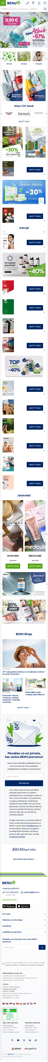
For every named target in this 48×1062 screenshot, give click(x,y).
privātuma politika (11, 965)
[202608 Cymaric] (35, 142)
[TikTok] (36, 1040)
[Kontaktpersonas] (27, 3)
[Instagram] (24, 1040)
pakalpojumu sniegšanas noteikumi (32, 965)
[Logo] (9, 1014)
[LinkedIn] (30, 1040)
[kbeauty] (35, 85)
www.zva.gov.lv (8, 1025)
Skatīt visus (24, 121)
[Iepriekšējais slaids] (1, 30)
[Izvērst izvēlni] (3, 3)
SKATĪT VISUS (13, 566)
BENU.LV (11, 1054)
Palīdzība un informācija (12, 920)
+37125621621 (12, 893)
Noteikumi (6, 926)
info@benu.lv (33, 826)
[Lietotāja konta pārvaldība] (33, 3)
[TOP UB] (24, 366)
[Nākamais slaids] (46, 30)
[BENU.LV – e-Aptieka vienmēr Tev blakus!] (8, 882)
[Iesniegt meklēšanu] (45, 9)
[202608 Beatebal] (24, 192)
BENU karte (9, 900)
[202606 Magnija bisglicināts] (24, 584)
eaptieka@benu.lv (31, 892)
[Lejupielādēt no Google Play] (9, 906)
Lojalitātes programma (11, 932)
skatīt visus (35, 170)
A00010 (17, 987)
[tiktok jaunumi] (12, 85)
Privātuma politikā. (17, 837)
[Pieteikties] (42, 947)
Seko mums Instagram (23, 859)
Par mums (6, 914)
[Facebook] (12, 1040)
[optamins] (24, 612)
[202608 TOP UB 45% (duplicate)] (24, 265)
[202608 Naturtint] (12, 142)
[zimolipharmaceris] (24, 114)
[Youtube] (18, 1040)
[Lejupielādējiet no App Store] (23, 906)
